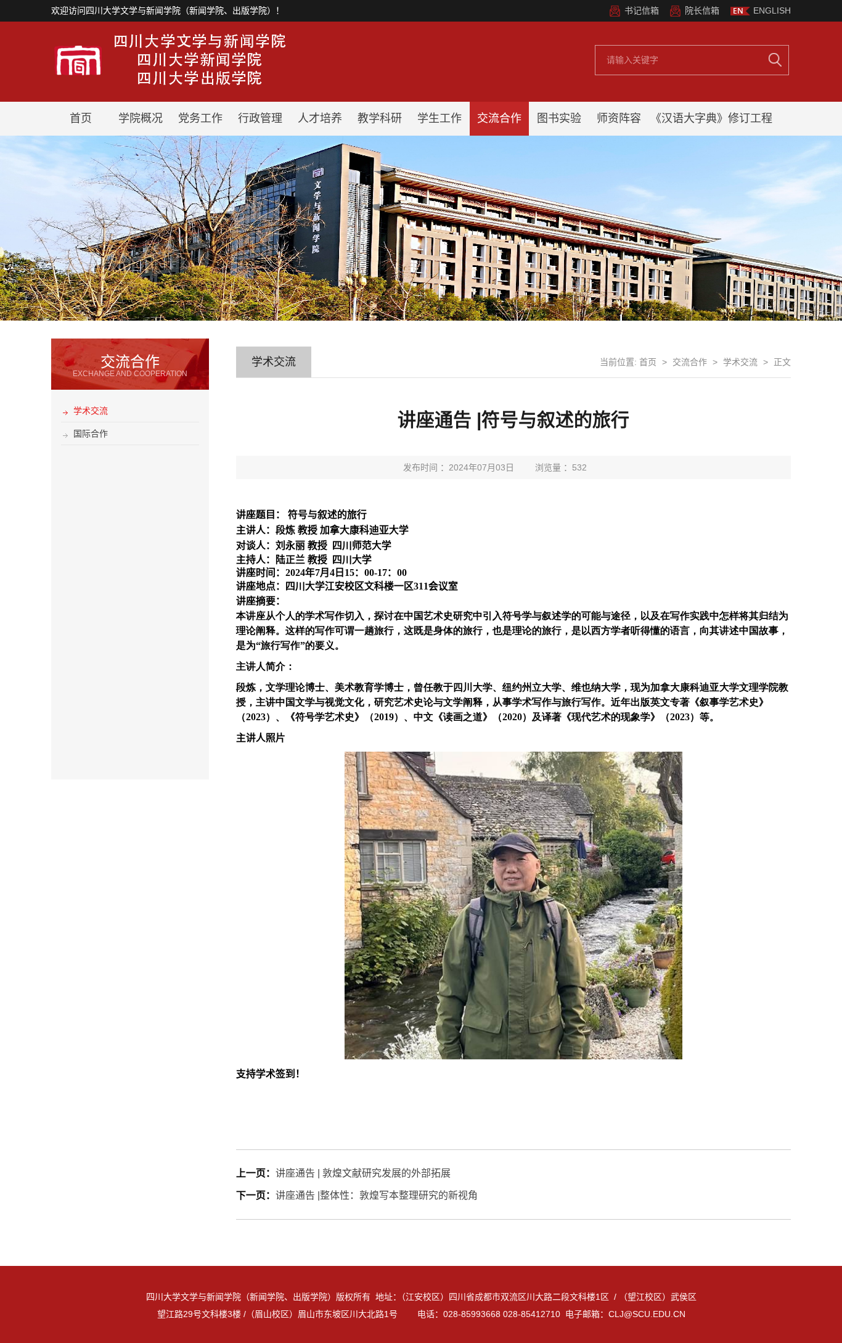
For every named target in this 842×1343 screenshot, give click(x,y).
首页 (81, 118)
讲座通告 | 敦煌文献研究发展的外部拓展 (363, 1173)
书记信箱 (641, 10)
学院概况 (140, 118)
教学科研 (380, 118)
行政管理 (260, 118)
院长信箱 (702, 10)
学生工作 (439, 118)
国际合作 (90, 433)
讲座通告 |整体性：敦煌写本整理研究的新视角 (377, 1195)
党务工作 (200, 118)
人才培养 (320, 118)
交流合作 (499, 118)
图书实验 (559, 118)
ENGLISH (772, 10)
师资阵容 (619, 118)
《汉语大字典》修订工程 (711, 118)
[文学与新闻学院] (181, 85)
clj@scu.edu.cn (646, 1314)
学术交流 (90, 411)
